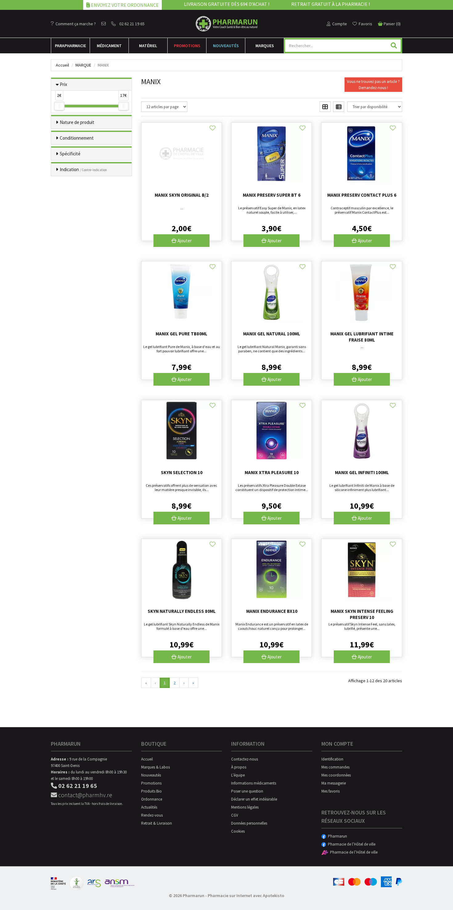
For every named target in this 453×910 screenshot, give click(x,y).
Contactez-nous (244, 759)
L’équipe (238, 775)
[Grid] (325, 106)
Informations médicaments (253, 783)
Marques (264, 45)
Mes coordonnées (336, 775)
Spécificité (70, 154)
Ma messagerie (333, 783)
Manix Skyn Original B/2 (182, 195)
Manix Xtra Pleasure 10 (272, 472)
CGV (234, 815)
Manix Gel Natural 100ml (271, 334)
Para (70, 45)
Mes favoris (330, 791)
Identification (332, 759)
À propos (238, 767)
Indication (83, 169)
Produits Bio (151, 791)
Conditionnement (77, 138)
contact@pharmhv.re (84, 795)
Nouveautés (226, 45)
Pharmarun (336, 836)
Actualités (149, 807)
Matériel (148, 45)
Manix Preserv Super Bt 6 (271, 195)
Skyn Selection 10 (181, 472)
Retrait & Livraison (156, 823)
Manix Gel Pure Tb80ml (181, 334)
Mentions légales (245, 807)
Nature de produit (77, 122)
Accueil (62, 65)
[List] (338, 106)
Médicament (109, 45)
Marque (83, 65)
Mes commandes (335, 767)
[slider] (59, 106)
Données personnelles (249, 823)
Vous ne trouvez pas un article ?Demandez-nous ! (373, 84)
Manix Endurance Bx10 (271, 611)
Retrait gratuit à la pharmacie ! (330, 4)
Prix (63, 84)
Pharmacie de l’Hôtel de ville (350, 844)
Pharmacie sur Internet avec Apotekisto (246, 895)
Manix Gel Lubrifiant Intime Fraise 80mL (362, 337)
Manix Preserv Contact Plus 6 (361, 195)
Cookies (238, 831)
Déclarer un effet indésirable (254, 799)
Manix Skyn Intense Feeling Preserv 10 (362, 614)
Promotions (187, 45)
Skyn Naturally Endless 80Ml (182, 611)
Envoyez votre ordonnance (124, 5)
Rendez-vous (152, 815)
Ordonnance (151, 799)
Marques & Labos (155, 767)
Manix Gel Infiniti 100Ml (362, 472)
